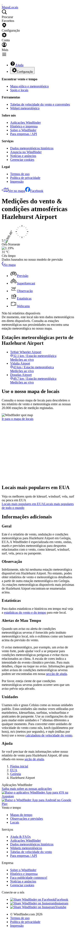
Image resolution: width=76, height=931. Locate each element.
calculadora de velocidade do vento (48, 735)
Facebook (36, 191)
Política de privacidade (25, 178)
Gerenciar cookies (22, 159)
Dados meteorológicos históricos (31, 148)
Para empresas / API (23, 134)
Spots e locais (19, 90)
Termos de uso (20, 174)
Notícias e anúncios (23, 156)
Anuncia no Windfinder (26, 152)
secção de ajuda (56, 674)
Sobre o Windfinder (23, 130)
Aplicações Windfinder (25, 122)
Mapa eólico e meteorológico (29, 86)
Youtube (60, 907)
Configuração (25, 71)
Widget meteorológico (24, 108)
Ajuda (19, 65)
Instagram (61, 903)
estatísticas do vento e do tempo (25, 612)
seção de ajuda (34, 759)
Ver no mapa (16, 191)
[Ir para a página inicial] (2, 3)
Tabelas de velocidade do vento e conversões (40, 104)
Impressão (17, 181)
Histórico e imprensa (24, 126)
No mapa (9, 265)
